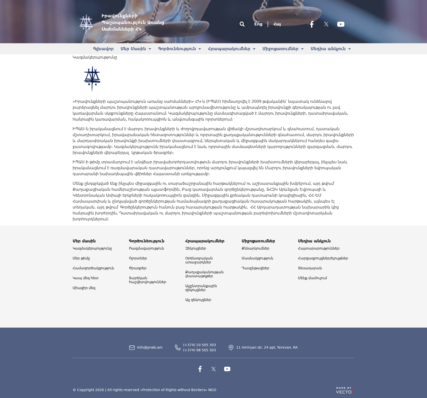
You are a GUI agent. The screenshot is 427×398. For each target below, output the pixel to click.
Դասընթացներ (255, 268)
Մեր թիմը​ (81, 258)
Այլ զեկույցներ (198, 300)
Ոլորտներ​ (138, 258)
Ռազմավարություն (146, 248)
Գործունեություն (177, 48)
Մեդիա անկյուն (328, 48)
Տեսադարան (310, 268)
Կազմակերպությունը (92, 248)
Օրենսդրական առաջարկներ (199, 260)
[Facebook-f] (311, 24)
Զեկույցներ (195, 248)
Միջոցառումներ (280, 48)
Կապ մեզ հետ (86, 278)
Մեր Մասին (133, 48)
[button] (242, 24)
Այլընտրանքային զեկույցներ (201, 288)
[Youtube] (340, 24)
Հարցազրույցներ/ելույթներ (323, 258)
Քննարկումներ (255, 248)
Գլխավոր (103, 48)
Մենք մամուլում (312, 278)
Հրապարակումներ (229, 48)
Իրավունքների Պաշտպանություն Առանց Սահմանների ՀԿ (133, 22)
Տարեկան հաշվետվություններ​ (147, 280)
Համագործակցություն (93, 268)
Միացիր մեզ (84, 288)
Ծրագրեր (138, 268)
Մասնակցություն (257, 258)
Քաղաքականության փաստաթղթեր (204, 274)
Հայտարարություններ (319, 248)
